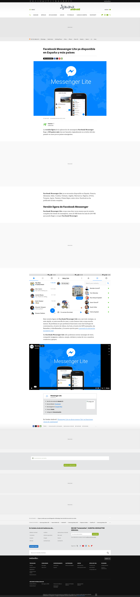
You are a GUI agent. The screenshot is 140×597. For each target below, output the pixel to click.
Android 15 (63, 522)
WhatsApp (43, 39)
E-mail (62, 58)
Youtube (107, 15)
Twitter (110, 15)
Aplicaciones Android (69, 426)
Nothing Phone (58, 39)
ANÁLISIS (35, 15)
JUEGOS (62, 15)
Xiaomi (87, 39)
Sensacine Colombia (56, 586)
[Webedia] (33, 558)
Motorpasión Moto (81, 567)
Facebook (55, 58)
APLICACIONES (53, 15)
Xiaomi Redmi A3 (55, 522)
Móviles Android (33, 532)
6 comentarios (48, 58)
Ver (71, 465)
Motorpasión (80, 565)
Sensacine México (58, 583)
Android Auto (47, 540)
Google (45, 538)
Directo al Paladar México (69, 584)
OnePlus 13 (92, 522)
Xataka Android (70, 7)
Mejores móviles (84, 522)
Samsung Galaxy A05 (73, 522)
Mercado (60, 535)
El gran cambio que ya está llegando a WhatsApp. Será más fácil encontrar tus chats (57, 518)
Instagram (105, 15)
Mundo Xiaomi (33, 574)
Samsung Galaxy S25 (44, 522)
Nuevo (106, 9)
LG (91, 39)
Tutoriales (32, 535)
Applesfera (32, 569)
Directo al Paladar (69, 565)
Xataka (31, 565)
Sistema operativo (48, 535)
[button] (50, 123)
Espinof (55, 567)
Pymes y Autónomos (104, 568)
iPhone (70, 39)
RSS (89, 545)
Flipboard (102, 15)
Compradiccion (92, 569)
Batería (81, 39)
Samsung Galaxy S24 (102, 522)
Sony (95, 39)
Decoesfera (92, 567)
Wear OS (76, 39)
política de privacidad (91, 537)
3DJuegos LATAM (45, 583)
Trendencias (92, 565)
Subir (106, 558)
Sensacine (56, 565)
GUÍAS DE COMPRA (82, 15)
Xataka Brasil (33, 586)
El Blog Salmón (104, 565)
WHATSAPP (93, 15)
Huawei (31, 538)
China (65, 39)
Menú (33, 9)
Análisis (45, 532)
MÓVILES (43, 15)
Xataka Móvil (32, 567)
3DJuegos (44, 565)
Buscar (108, 552)
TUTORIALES (70, 15)
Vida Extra (44, 567)
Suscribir (95, 534)
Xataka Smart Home (33, 572)
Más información (81, 595)
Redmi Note (50, 39)
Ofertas (31, 540)
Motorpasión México (80, 584)
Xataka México (33, 583)
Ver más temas (34, 546)
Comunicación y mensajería (55, 426)
